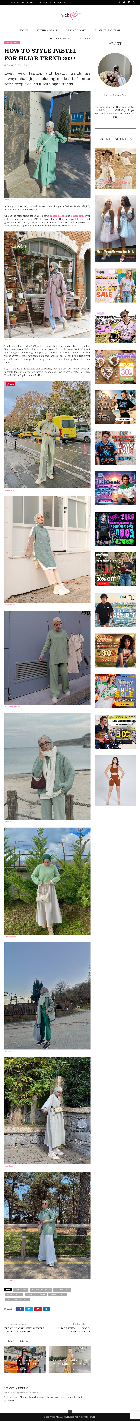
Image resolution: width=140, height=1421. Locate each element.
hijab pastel (21, 1290)
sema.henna (9, 200)
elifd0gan (9, 339)
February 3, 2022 (14, 65)
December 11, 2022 (25, 1369)
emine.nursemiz (11, 490)
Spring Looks (76, 30)
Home (24, 30)
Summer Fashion (107, 30)
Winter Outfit (61, 38)
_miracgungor (10, 936)
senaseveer (9, 822)
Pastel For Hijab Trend (18, 1299)
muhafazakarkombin (13, 707)
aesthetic (71, 225)
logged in (19, 1393)
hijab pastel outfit (40, 1290)
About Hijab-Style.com (20, 2)
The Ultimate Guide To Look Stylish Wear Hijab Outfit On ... (25, 1360)
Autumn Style (47, 30)
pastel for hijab (58, 1295)
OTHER (85, 38)
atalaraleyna (10, 605)
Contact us (44, 2)
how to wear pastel (35, 1295)
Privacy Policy (63, 2)
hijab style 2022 (62, 1290)
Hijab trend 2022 (14, 1295)
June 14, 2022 (69, 1369)
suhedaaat (9, 1166)
